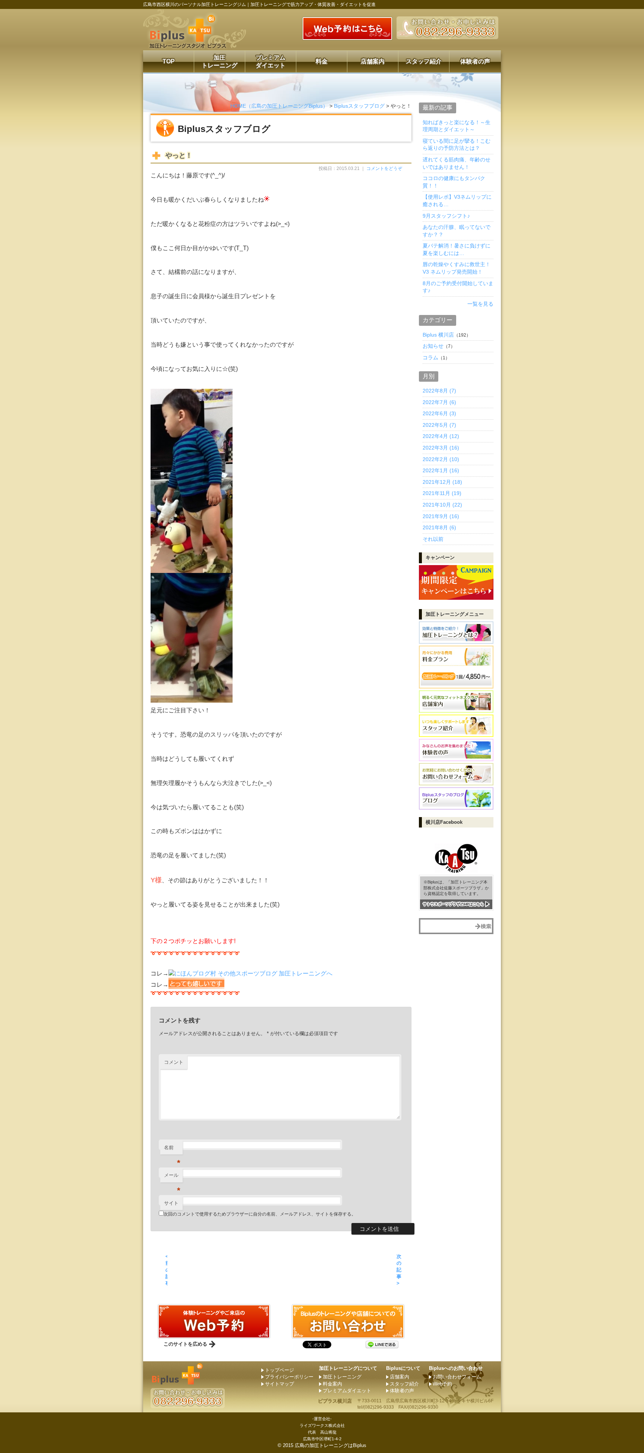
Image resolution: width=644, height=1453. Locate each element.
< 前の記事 (166, 1270)
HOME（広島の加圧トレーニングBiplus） (279, 106)
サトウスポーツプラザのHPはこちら (453, 904)
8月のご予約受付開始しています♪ (458, 287)
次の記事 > (399, 1270)
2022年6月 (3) (439, 413)
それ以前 (433, 539)
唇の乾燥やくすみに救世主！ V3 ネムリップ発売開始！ (456, 268)
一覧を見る (480, 304)
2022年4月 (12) (441, 436)
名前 (172, 1150)
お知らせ (433, 346)
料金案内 (332, 1384)
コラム (430, 357)
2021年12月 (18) (442, 482)
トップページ (279, 1370)
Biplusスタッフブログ (359, 106)
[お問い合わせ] (214, 1335)
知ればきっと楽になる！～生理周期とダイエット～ (456, 126)
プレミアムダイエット (270, 61)
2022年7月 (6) (439, 402)
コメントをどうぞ (384, 168)
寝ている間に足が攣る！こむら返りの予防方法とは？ (456, 144)
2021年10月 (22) (442, 505)
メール (172, 1177)
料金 (322, 61)
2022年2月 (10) (441, 459)
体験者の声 (475, 61)
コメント (173, 1062)
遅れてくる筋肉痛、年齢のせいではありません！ (456, 163)
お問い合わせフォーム (457, 1377)
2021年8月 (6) (439, 527)
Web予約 (442, 1384)
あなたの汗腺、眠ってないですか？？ (456, 230)
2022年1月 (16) (441, 470)
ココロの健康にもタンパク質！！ (454, 182)
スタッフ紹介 (424, 61)
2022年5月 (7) (439, 425)
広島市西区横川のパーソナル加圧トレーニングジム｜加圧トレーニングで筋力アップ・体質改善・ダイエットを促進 (259, 4)
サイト (171, 1203)
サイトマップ (279, 1384)
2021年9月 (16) (441, 516)
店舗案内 (373, 61)
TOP (168, 61)
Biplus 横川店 (438, 335)
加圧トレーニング (219, 61)
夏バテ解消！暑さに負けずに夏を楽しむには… (456, 249)
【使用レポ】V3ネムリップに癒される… (457, 200)
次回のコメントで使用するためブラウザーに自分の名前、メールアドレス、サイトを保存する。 (260, 1214)
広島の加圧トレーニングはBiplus (330, 1445)
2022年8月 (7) (439, 391)
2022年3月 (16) (441, 448)
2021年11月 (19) (442, 493)
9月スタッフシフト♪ (446, 216)
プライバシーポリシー (289, 1377)
